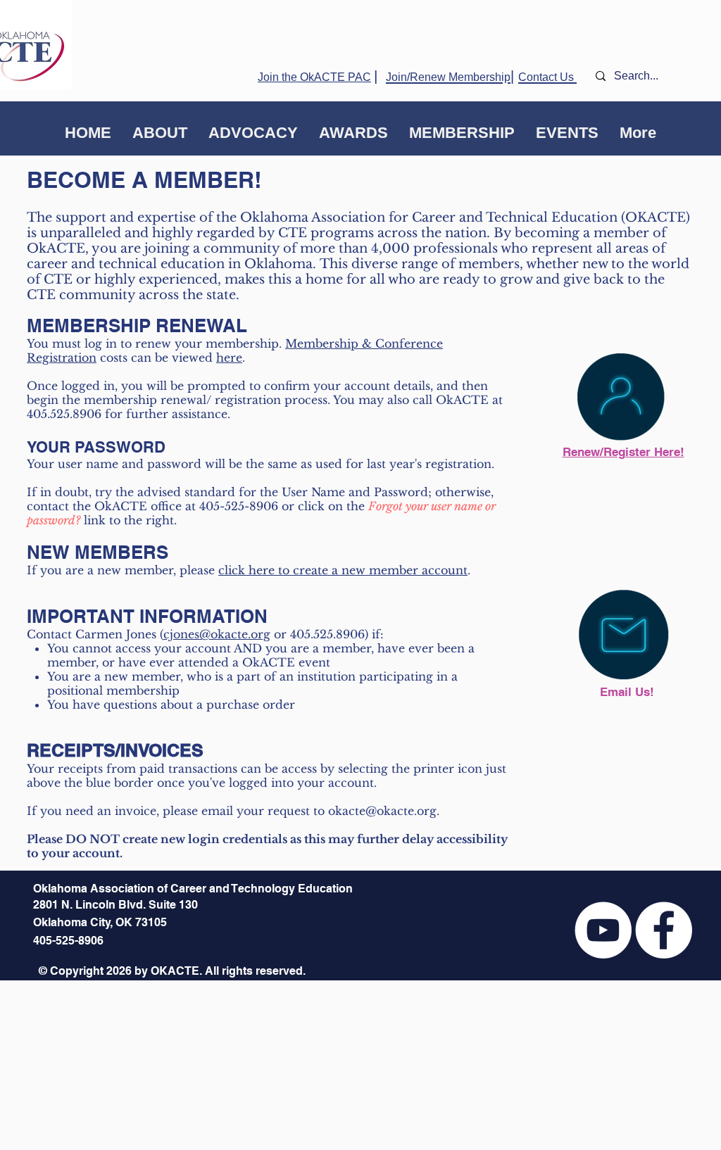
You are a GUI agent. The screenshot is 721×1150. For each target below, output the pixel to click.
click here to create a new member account (343, 570)
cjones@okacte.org (216, 634)
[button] (160, 133)
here (229, 357)
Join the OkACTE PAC (314, 77)
